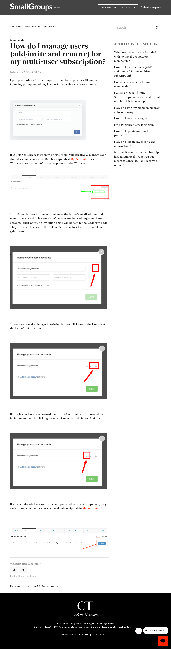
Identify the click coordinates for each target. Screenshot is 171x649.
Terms (80, 634)
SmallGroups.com (32, 26)
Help (87, 634)
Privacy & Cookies (67, 634)
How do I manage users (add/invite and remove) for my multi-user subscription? (136, 71)
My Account (78, 159)
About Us (107, 634)
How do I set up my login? (130, 118)
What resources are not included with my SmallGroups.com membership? (135, 56)
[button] (14, 570)
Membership (49, 26)
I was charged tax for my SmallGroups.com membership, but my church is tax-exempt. (137, 97)
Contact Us (96, 634)
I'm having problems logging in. (134, 124)
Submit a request (151, 7)
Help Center (15, 26)
